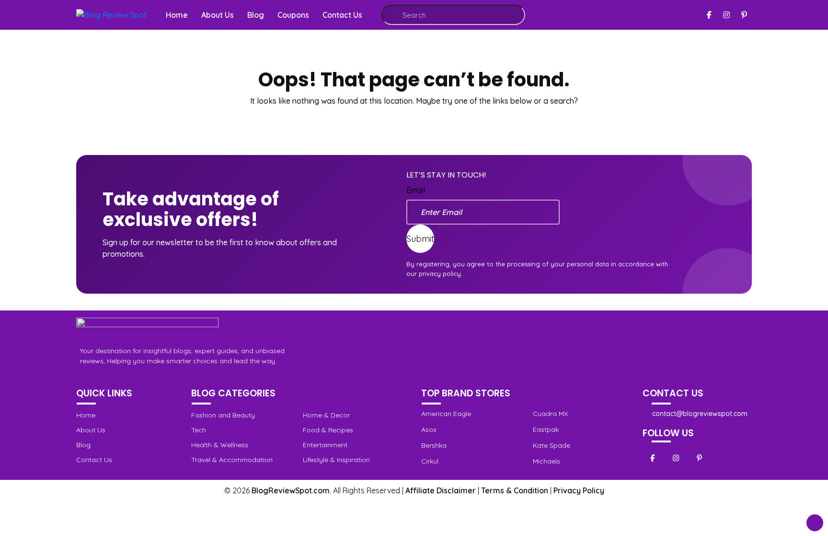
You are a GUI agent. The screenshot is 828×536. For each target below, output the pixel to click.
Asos (429, 429)
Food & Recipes (328, 430)
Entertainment (325, 445)
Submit (420, 238)
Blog (255, 15)
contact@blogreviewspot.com (700, 413)
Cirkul (429, 461)
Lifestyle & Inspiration (336, 459)
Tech (198, 430)
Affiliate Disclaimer (440, 490)
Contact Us (342, 15)
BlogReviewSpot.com (291, 490)
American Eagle (446, 413)
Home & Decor (326, 415)
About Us (217, 15)
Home (177, 15)
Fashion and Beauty (223, 415)
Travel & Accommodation (232, 459)
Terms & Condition (514, 490)
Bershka (434, 445)
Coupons (293, 15)
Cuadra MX (550, 413)
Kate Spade (551, 445)
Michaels (546, 461)
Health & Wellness (219, 445)
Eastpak (546, 429)
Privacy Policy (578, 490)
